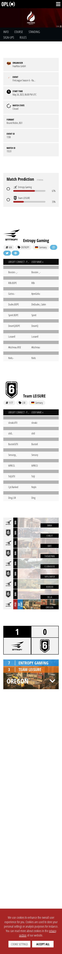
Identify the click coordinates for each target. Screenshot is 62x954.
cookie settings (19, 944)
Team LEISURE (34, 396)
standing (34, 32)
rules (23, 37)
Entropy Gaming (36, 240)
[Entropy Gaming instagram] (53, 247)
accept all (42, 944)
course (18, 32)
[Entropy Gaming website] (15, 253)
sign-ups (8, 37)
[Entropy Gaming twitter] (7, 253)
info (6, 32)
